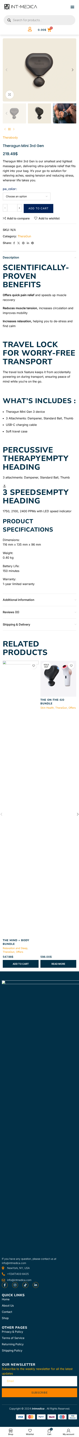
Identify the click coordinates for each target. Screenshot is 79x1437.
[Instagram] (15, 1285)
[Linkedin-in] (36, 1285)
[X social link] (18, 243)
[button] (72, 7)
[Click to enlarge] (10, 94)
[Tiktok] (25, 1285)
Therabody (10, 137)
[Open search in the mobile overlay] (39, 20)
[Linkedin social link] (28, 243)
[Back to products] (9, 129)
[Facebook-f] (5, 1285)
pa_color (9, 189)
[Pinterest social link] (23, 243)
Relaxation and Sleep (15, 948)
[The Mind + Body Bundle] (21, 799)
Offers (19, 951)
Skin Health (47, 707)
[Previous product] (5, 129)
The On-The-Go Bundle (52, 701)
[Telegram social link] (32, 243)
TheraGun (24, 236)
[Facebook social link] (14, 243)
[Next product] (14, 129)
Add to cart (38, 208)
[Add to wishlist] (33, 666)
